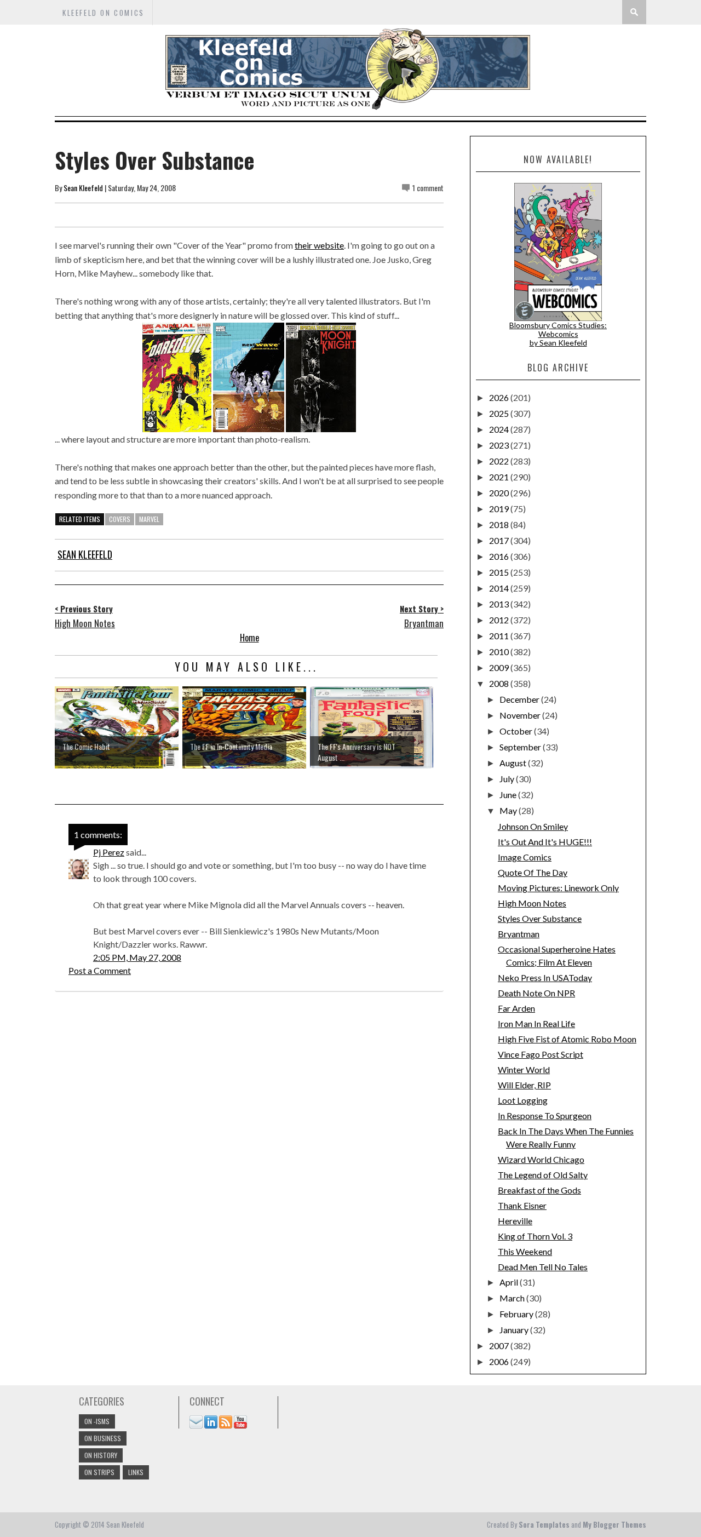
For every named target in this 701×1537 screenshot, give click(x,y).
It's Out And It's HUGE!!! (545, 841)
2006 (499, 1361)
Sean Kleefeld (83, 187)
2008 (499, 683)
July (507, 778)
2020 (499, 493)
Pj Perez (108, 852)
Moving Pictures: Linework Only (558, 887)
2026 (499, 397)
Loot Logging (523, 1100)
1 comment (428, 187)
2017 (499, 540)
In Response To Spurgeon (544, 1115)
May (509, 810)
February (517, 1314)
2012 (499, 620)
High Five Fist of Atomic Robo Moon (567, 1039)
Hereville (515, 1220)
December (520, 699)
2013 (499, 604)
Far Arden (516, 1008)
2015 (499, 572)
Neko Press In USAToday (545, 977)
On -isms (97, 1421)
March (512, 1298)
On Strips (99, 1472)
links (135, 1472)
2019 (499, 508)
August (513, 763)
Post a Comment (99, 970)
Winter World (524, 1069)
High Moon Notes (532, 903)
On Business (102, 1438)
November (520, 715)
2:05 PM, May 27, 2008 (137, 957)
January (514, 1329)
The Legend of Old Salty (543, 1174)
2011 (499, 635)
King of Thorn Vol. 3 (535, 1236)
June (508, 794)
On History (100, 1455)
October (516, 731)
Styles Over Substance (540, 918)
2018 (499, 524)
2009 (499, 667)
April (509, 1282)
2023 (499, 445)
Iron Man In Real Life (536, 1023)
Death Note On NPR (536, 993)
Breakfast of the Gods (539, 1190)
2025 (499, 413)
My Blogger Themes (614, 1524)
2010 (499, 651)
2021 (499, 477)
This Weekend (525, 1251)
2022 (499, 461)
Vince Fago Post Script (540, 1054)
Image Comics (524, 857)
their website (319, 245)
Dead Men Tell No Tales (543, 1266)
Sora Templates (544, 1524)
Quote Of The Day (532, 872)
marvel (149, 519)
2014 (499, 588)
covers (119, 519)
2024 (499, 429)
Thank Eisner (522, 1205)
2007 (499, 1345)
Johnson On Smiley (533, 826)
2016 (499, 556)
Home (249, 637)
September (521, 747)
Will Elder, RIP (524, 1085)
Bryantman (518, 933)
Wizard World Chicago (541, 1159)
